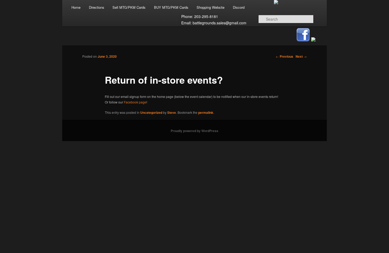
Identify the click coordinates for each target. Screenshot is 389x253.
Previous (284, 56)
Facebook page (135, 102)
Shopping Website (210, 7)
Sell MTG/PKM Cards (129, 7)
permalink (205, 112)
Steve (171, 112)
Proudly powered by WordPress (194, 130)
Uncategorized (151, 112)
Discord (239, 7)
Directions (96, 7)
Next (301, 56)
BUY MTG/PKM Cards (171, 7)
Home (75, 7)
